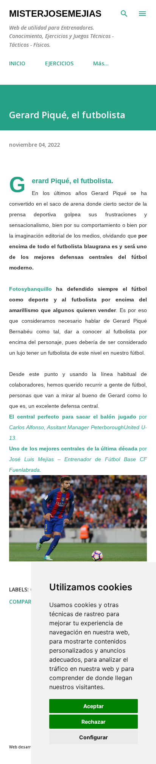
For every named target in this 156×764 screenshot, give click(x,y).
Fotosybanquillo (30, 289)
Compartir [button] (24, 601)
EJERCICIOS (59, 63)
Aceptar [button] (93, 706)
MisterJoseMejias (55, 13)
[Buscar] (124, 13)
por (78, 427)
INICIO (17, 63)
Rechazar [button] (93, 721)
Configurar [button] (93, 737)
